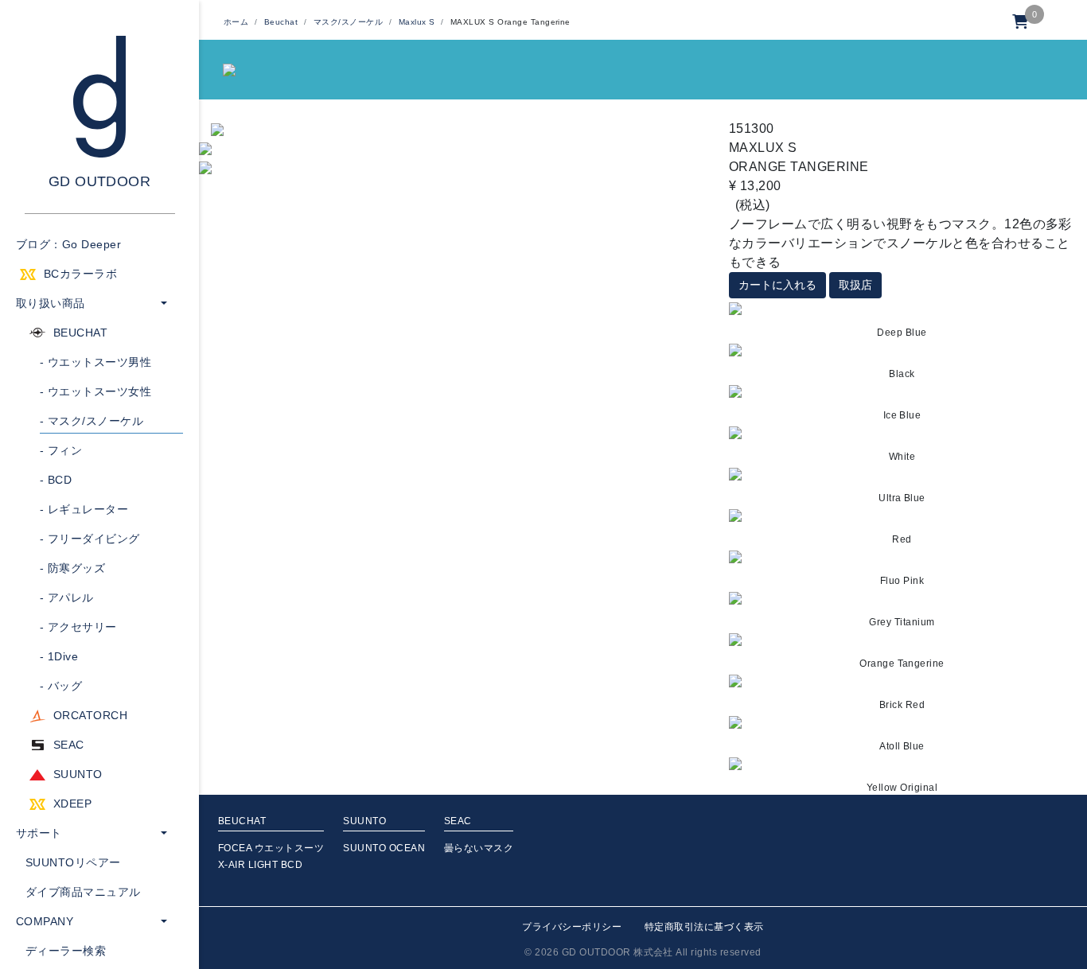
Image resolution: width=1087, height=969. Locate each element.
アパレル (67, 597)
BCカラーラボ (80, 273)
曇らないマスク (478, 848)
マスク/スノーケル (91, 420)
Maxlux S (417, 22)
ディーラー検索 (65, 950)
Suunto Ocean (384, 848)
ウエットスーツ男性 (95, 362)
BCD (56, 479)
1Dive (59, 656)
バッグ (61, 685)
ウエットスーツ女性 (95, 391)
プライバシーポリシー (571, 926)
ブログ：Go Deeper (68, 244)
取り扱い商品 (50, 303)
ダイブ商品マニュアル (83, 891)
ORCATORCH (90, 715)
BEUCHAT (80, 332)
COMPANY (44, 921)
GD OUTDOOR (100, 181)
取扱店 (855, 284)
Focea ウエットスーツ (271, 848)
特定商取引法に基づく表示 (704, 926)
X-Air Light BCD (260, 864)
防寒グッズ (72, 568)
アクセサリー (78, 627)
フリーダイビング (90, 538)
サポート (39, 833)
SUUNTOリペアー (73, 862)
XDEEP (72, 803)
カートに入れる (777, 284)
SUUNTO (78, 774)
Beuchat (281, 22)
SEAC (68, 744)
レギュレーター (84, 509)
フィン (61, 450)
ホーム (236, 22)
